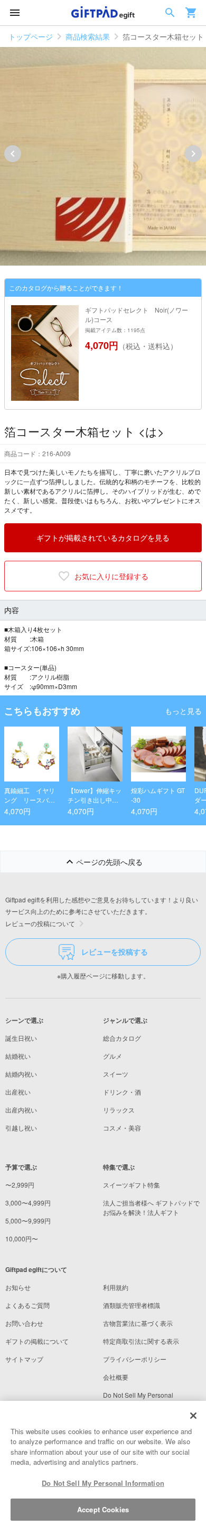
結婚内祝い (21, 1073)
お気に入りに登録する (111, 576)
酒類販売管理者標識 (131, 1305)
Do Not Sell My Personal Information (103, 1483)
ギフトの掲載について (37, 1340)
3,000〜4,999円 (28, 1202)
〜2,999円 (19, 1184)
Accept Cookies (103, 1509)
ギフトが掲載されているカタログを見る (103, 537)
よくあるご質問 (27, 1305)
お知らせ (18, 1287)
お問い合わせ (24, 1322)
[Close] (193, 1415)
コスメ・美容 (122, 1127)
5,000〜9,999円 (28, 1220)
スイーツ (115, 1073)
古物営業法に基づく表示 (138, 1322)
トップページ (30, 36)
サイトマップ (24, 1358)
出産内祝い (21, 1109)
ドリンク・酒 (122, 1091)
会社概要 (115, 1376)
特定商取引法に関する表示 (141, 1340)
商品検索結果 (87, 36)
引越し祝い (21, 1127)
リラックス (119, 1109)
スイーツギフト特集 (131, 1184)
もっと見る (183, 710)
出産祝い (18, 1091)
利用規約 (115, 1287)
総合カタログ (122, 1037)
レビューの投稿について (40, 923)
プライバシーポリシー (134, 1358)
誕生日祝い (21, 1037)
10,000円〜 (21, 1238)
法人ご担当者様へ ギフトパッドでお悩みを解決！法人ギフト (151, 1207)
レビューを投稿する (114, 951)
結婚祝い (18, 1055)
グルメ (112, 1055)
